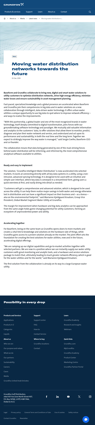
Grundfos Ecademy (71, 320)
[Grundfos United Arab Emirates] (5, 19)
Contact (37, 348)
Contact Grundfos (10, 418)
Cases (6, 371)
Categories (8, 329)
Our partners (9, 357)
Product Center (70, 357)
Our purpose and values (13, 348)
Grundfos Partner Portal (73, 367)
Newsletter (24, 418)
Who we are (8, 343)
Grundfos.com (70, 343)
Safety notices (73, 412)
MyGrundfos (69, 348)
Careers (7, 367)
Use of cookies (59, 412)
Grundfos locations (41, 343)
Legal (5, 412)
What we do (8, 353)
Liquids (6, 334)
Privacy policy (16, 412)
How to (37, 329)
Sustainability (9, 362)
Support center (40, 320)
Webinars (67, 329)
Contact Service (40, 334)
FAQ (35, 325)
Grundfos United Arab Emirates (16, 381)
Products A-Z (9, 325)
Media (6, 376)
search (90, 11)
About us (7, 339)
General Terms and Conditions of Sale (37, 412)
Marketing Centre (71, 362)
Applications (9, 320)
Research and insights (72, 325)
